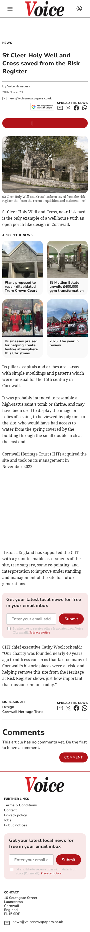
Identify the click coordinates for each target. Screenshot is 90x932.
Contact (10, 810)
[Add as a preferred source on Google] (42, 106)
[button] (10, 9)
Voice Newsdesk (18, 86)
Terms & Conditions (20, 805)
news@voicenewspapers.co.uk (37, 922)
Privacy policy (15, 815)
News (7, 43)
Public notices (15, 825)
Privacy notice (40, 632)
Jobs (7, 820)
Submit (71, 619)
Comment (73, 757)
